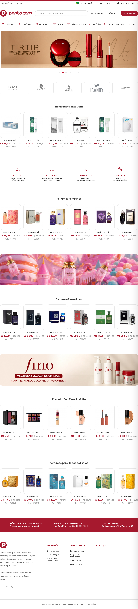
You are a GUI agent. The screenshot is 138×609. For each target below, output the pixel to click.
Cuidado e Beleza (78, 24)
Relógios (96, 24)
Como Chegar (97, 13)
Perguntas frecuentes (75, 555)
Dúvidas (112, 13)
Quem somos (53, 551)
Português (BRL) (85, 3)
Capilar (60, 24)
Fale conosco (76, 564)
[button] (60, 72)
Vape (133, 24)
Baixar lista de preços (129, 3)
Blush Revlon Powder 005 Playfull (18, 432)
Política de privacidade (52, 559)
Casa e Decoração (116, 24)
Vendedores (130, 13)
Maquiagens (44, 24)
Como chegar (53, 554)
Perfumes (27, 24)
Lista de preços (77, 551)
